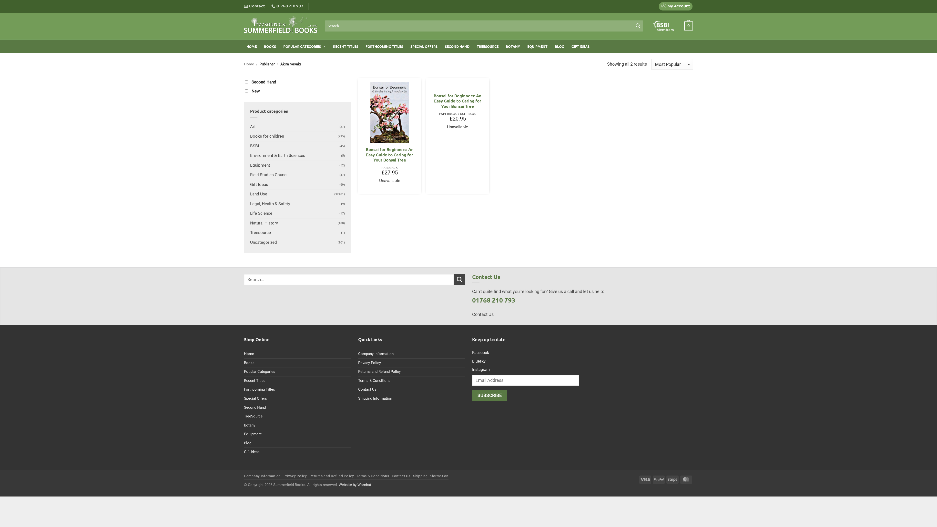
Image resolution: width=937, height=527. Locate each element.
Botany (513, 46)
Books (270, 46)
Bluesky (479, 361)
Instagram (481, 369)
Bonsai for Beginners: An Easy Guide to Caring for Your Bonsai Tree (390, 154)
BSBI (254, 146)
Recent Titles (345, 46)
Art (253, 126)
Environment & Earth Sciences (277, 155)
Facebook (480, 352)
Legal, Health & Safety (270, 204)
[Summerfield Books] (280, 25)
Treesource (260, 232)
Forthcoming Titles (384, 46)
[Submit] (638, 25)
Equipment (537, 46)
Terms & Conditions (374, 380)
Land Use (258, 194)
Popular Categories (302, 46)
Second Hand (457, 46)
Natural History (264, 223)
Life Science (261, 213)
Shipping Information (375, 398)
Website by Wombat (355, 485)
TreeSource (488, 46)
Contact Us (367, 389)
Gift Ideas (580, 46)
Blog (559, 46)
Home (251, 46)
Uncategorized (263, 242)
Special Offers (424, 46)
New (256, 91)
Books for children (267, 136)
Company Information (376, 354)
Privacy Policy (369, 363)
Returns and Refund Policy (379, 371)
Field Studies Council (269, 174)
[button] (688, 26)
